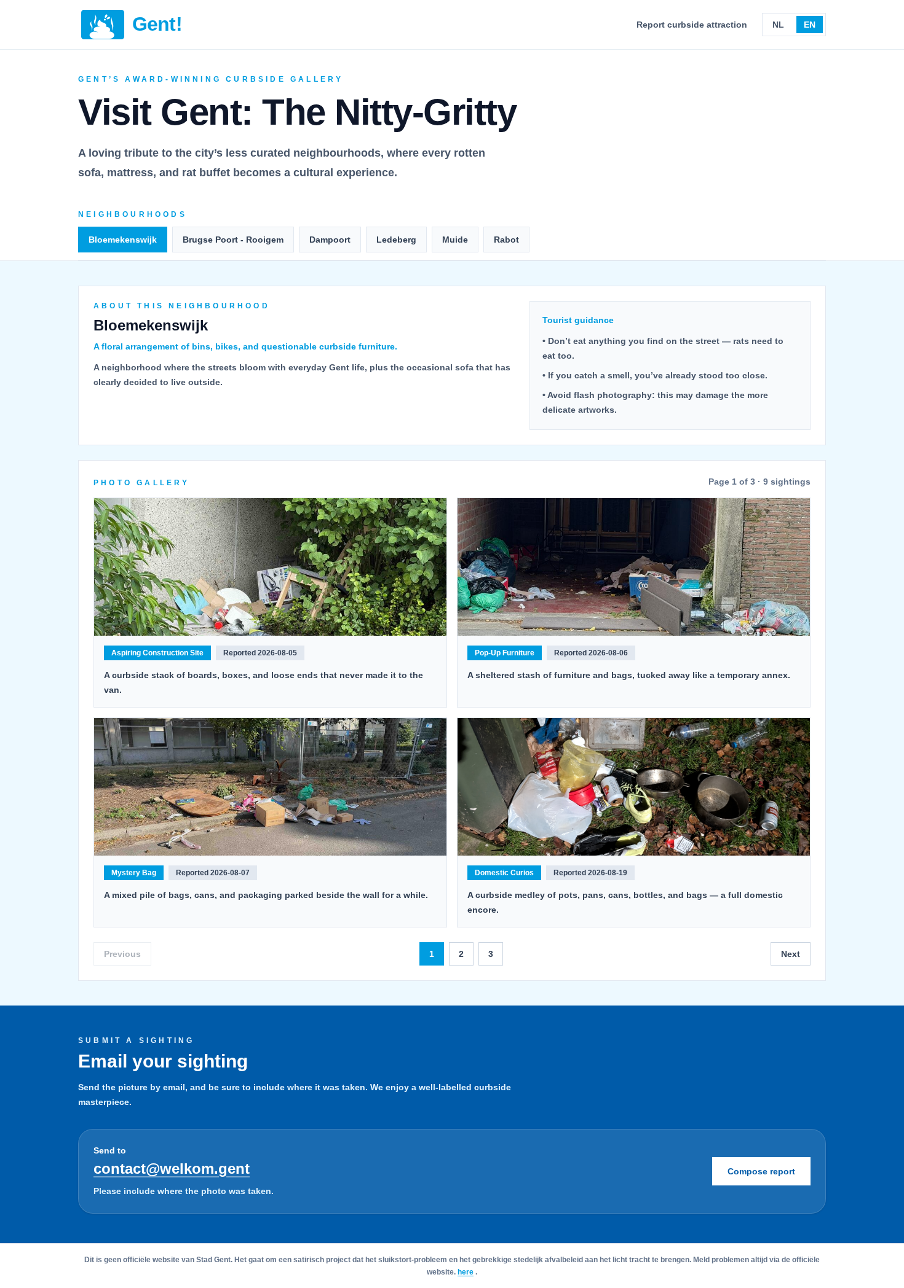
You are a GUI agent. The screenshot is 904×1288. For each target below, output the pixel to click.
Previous (122, 954)
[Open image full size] (270, 567)
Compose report (761, 1171)
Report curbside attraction (691, 24)
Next (790, 954)
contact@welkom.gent (171, 1168)
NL (778, 24)
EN (809, 24)
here (466, 1272)
